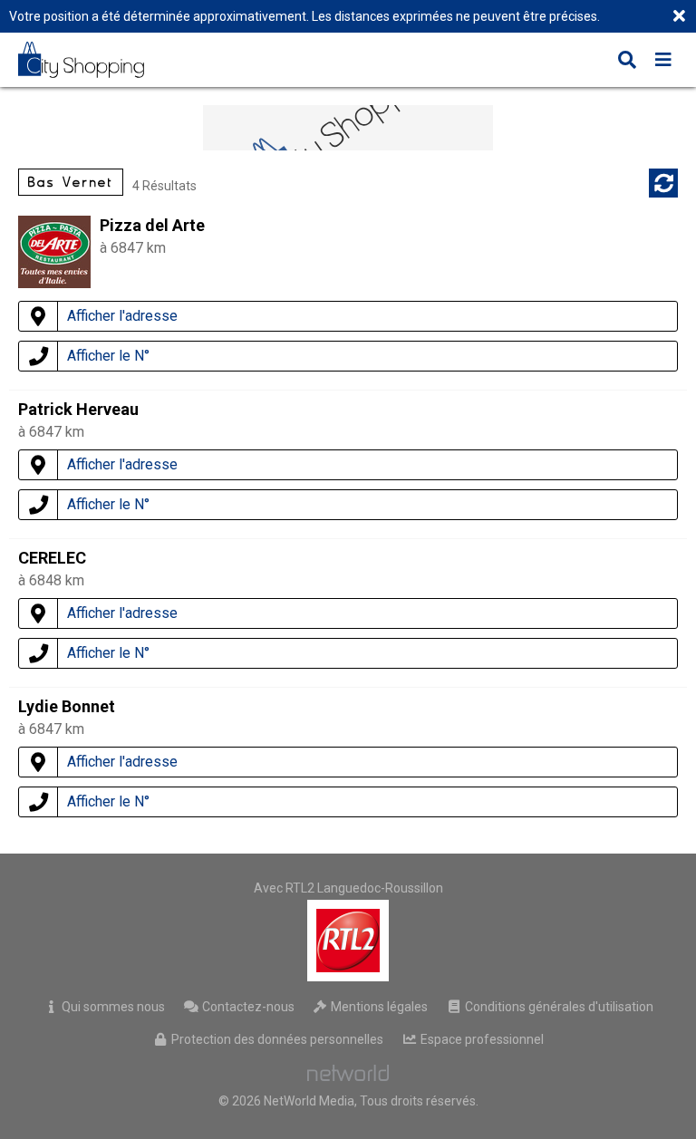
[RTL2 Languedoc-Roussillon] (348, 940)
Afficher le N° (108, 355)
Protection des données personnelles (276, 1039)
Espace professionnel (481, 1039)
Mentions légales (378, 1006)
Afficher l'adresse (122, 315)
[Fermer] (679, 17)
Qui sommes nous (112, 1006)
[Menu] (663, 61)
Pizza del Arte (152, 225)
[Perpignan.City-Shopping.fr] (94, 60)
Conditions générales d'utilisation (557, 1006)
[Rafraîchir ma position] (663, 183)
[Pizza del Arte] (54, 283)
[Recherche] (627, 61)
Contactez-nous (247, 1006)
